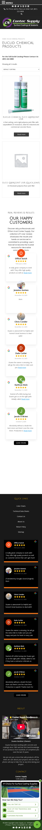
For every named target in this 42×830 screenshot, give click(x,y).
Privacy (8, 825)
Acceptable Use (22, 825)
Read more (21, 134)
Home (4, 39)
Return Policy (21, 527)
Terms (14, 825)
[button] (4, 2)
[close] (40, 780)
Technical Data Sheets (21, 511)
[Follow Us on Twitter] (18, 6)
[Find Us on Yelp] (21, 6)
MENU (9, 2)
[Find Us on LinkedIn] (28, 6)
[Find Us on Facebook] (15, 6)
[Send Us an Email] (13, 6)
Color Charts (21, 506)
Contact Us (21, 516)
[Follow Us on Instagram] (25, 6)
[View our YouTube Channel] (23, 6)
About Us (21, 522)
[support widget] (37, 824)
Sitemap (21, 532)
